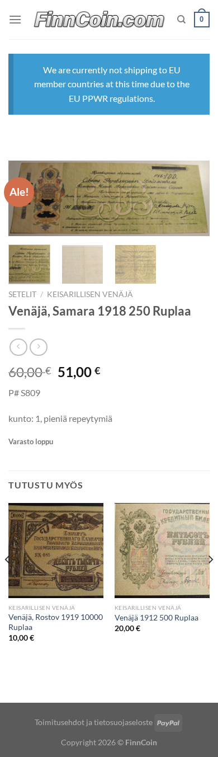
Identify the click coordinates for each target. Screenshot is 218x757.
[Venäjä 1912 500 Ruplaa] (162, 550)
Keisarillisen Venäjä (90, 294)
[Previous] (7, 582)
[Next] (192, 202)
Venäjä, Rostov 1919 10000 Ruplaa (55, 622)
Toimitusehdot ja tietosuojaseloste (94, 722)
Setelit (22, 294)
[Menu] (15, 19)
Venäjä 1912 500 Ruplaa (156, 617)
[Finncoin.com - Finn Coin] (99, 20)
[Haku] (181, 19)
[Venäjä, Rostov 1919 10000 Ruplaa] (55, 550)
